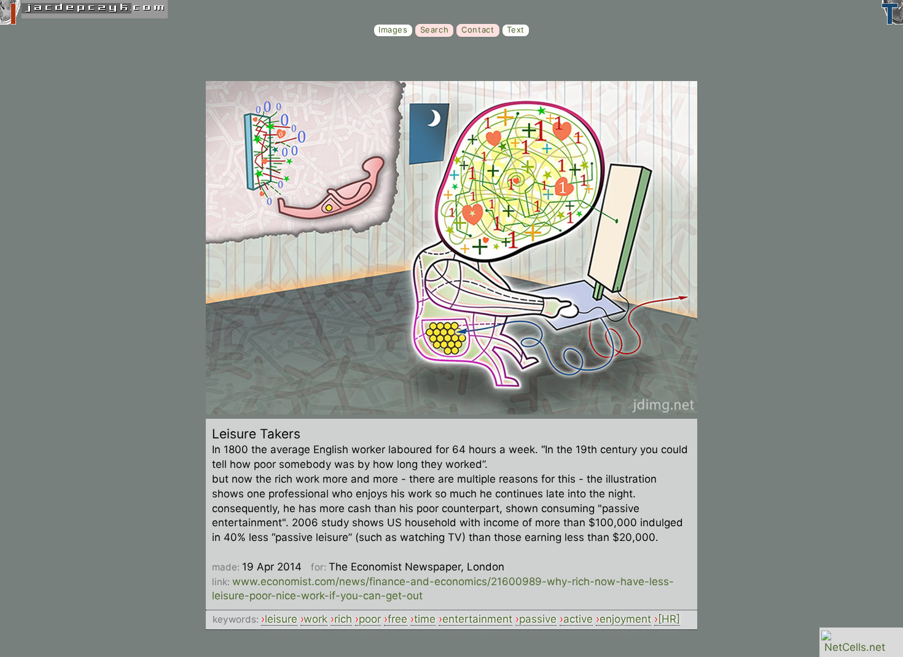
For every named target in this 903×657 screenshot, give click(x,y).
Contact (477, 29)
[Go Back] (451, 411)
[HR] (669, 619)
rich (343, 619)
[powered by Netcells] (854, 647)
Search (434, 29)
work (315, 619)
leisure (281, 619)
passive (538, 619)
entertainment (477, 619)
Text (516, 29)
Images (393, 29)
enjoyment (625, 619)
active (578, 619)
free (397, 619)
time (425, 619)
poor (370, 619)
